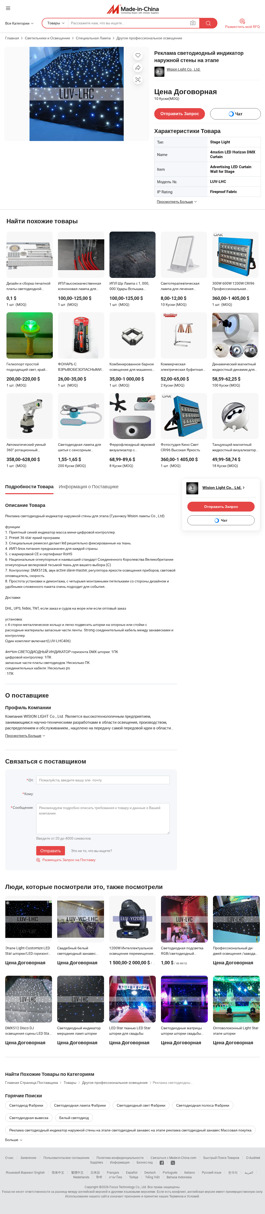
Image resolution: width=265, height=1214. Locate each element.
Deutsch (150, 1172)
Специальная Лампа (93, 37)
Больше (12, 1139)
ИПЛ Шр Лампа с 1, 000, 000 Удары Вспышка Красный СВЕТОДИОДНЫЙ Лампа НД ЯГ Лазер (132, 286)
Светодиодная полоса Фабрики (202, 1105)
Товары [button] (53, 22)
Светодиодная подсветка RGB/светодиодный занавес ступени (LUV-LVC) (183, 953)
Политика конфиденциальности (120, 1158)
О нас (9, 1158)
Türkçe (133, 1177)
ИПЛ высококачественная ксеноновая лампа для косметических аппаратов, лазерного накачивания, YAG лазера (80, 286)
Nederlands (81, 1177)
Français (113, 1172)
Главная (12, 37)
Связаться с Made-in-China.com (173, 1158)
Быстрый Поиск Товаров (221, 1158)
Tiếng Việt (152, 1177)
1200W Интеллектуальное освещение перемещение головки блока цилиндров (131, 953)
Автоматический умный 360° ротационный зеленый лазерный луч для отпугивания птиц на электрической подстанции (29, 447)
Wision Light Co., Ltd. (184, 69)
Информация (120, 1162)
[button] (8, 8)
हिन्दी (99, 1177)
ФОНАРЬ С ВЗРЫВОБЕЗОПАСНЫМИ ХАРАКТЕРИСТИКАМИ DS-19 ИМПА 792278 (80, 367)
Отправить (50, 851)
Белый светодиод (74, 1117)
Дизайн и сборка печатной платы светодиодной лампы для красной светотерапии (28, 286)
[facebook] (162, 1162)
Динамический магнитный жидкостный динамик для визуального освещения (234, 367)
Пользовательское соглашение (66, 1158)
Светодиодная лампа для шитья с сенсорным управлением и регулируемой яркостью (79, 447)
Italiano (189, 1172)
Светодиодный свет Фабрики (141, 1105)
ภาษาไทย (115, 1177)
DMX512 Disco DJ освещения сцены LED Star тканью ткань (27, 1033)
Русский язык (211, 1172)
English (39, 1172)
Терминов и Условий (184, 1196)
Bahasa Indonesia (179, 1177)
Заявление (28, 1158)
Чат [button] (238, 114)
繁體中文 (77, 1172)
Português (170, 1172)
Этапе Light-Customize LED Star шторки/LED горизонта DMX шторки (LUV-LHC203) (27, 953)
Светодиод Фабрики (26, 1105)
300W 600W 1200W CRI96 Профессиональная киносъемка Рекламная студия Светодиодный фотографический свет (233, 286)
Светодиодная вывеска (28, 1117)
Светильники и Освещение (47, 37)
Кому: (29, 793)
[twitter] (173, 1162)
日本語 (95, 1172)
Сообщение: (23, 807)
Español (131, 1172)
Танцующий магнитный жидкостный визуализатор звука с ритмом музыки (234, 447)
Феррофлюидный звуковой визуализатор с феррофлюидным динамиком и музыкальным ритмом (132, 447)
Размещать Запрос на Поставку (65, 859)
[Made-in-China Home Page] (133, 9)
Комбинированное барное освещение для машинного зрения (132, 367)
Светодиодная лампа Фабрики (80, 1105)
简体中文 (58, 1172)
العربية (249, 1172)
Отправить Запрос (179, 113)
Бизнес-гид (145, 1162)
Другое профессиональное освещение (149, 37)
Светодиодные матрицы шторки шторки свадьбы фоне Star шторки (181, 1033)
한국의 (233, 1172)
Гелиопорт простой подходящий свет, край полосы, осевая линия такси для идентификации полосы (28, 367)
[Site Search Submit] (208, 23)
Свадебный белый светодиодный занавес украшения (76, 953)
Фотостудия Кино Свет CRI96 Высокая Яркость (180, 447)
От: (31, 780)
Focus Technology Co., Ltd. (128, 1187)
